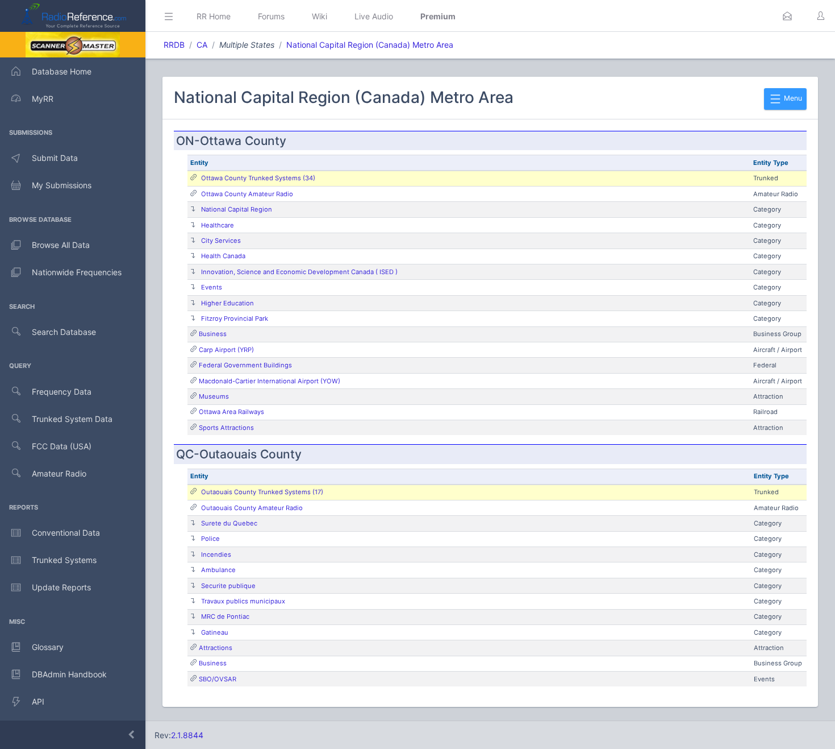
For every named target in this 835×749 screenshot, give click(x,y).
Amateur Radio (59, 473)
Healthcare (217, 225)
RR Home (214, 16)
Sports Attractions (226, 428)
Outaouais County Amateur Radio (252, 508)
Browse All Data (61, 245)
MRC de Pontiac (225, 616)
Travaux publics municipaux (243, 601)
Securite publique (228, 586)
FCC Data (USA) (61, 446)
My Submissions (61, 185)
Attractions (215, 648)
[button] (787, 15)
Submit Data (55, 158)
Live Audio (373, 16)
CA (202, 44)
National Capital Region (236, 209)
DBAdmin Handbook (69, 674)
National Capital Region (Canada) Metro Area (369, 44)
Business (213, 334)
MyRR (42, 99)
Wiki (319, 16)
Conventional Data (66, 532)
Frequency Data (61, 391)
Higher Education (227, 303)
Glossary (48, 647)
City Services (221, 241)
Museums (214, 396)
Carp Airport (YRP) (226, 350)
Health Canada (223, 256)
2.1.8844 (187, 735)
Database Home (61, 71)
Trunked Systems (64, 560)
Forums (271, 16)
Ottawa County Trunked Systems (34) (258, 178)
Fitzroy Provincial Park (234, 318)
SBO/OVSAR (217, 679)
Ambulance (218, 570)
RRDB (174, 44)
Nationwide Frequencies (77, 272)
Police (210, 539)
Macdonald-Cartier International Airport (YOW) (269, 381)
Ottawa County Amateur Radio (247, 194)
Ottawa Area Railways (231, 412)
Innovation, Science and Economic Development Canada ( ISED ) (299, 272)
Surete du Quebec (229, 523)
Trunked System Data (72, 419)
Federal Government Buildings (245, 365)
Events (211, 287)
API (38, 701)
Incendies (216, 554)
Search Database (64, 332)
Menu (792, 98)
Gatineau (214, 632)
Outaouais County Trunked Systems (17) (262, 492)
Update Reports (61, 587)
